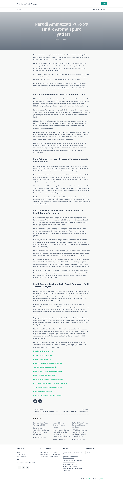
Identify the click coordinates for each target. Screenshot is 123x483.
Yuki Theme (90, 479)
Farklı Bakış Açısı (26, 3)
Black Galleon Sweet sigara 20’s (43, 351)
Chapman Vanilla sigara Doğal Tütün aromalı (47, 395)
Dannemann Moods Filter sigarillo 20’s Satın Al (48, 379)
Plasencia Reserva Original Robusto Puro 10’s (47, 363)
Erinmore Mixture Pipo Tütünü (43, 355)
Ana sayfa (18, 9)
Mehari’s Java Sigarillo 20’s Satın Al (44, 391)
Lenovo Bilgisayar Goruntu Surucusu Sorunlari (59, 425)
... (40, 434)
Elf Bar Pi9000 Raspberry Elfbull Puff (44, 375)
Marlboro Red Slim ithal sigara (42, 359)
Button (104, 3)
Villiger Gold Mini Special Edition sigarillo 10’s (47, 387)
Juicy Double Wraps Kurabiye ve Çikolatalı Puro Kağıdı (50, 383)
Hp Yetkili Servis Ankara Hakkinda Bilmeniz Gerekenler (80, 425)
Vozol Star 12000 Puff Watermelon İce (45, 367)
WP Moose (103, 479)
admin (57, 39)
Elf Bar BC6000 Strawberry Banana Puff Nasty (47, 371)
